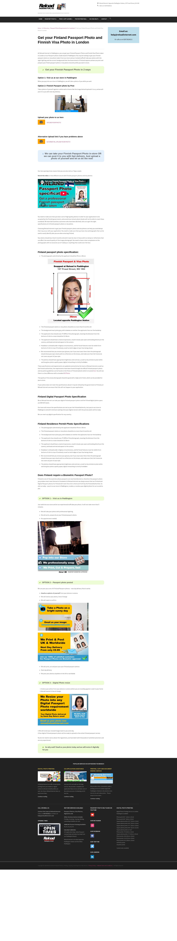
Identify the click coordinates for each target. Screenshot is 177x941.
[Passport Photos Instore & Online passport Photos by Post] (53, 7)
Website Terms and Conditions (104, 865)
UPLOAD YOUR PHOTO (54, 122)
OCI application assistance (74, 769)
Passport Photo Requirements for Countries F (63, 28)
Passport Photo (51, 19)
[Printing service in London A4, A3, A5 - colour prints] (101, 778)
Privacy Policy (92, 865)
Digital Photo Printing (46, 769)
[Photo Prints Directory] (49, 776)
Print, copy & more (66, 19)
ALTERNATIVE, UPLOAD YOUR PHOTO (58, 142)
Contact (104, 19)
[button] (111, 19)
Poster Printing (81, 19)
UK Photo (67, 373)
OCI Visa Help (94, 19)
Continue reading (42, 796)
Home (40, 19)
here (94, 371)
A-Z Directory (45, 28)
